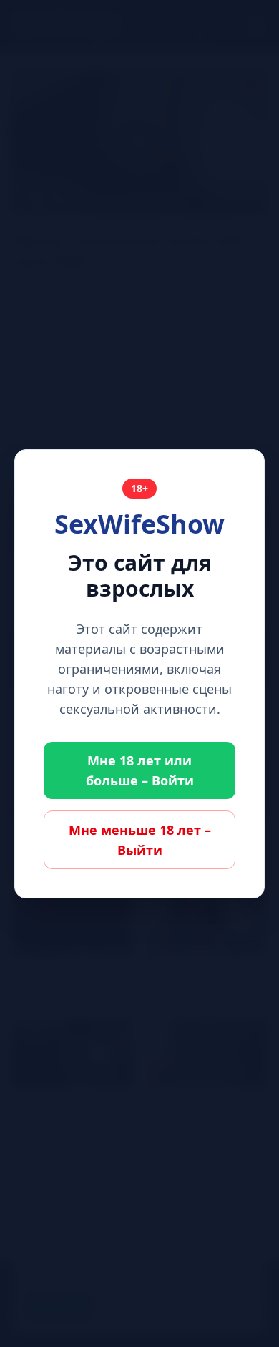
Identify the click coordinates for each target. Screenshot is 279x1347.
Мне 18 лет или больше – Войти (140, 770)
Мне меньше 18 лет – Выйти (140, 839)
